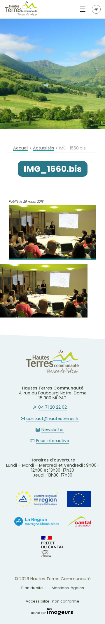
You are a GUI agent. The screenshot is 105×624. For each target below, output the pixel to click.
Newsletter (52, 429)
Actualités (43, 148)
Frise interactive (52, 440)
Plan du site (32, 588)
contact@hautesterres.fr (52, 418)
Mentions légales (68, 588)
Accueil (20, 148)
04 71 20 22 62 (52, 407)
